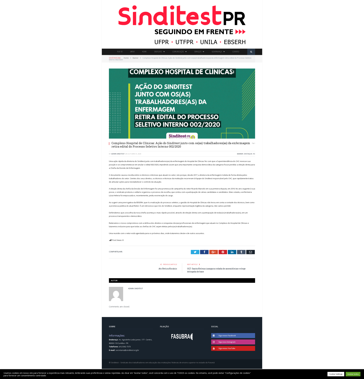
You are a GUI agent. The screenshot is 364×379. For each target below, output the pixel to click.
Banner (240, 154)
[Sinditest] (182, 23)
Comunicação (178, 51)
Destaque (248, 154)
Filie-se (120, 51)
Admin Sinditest (118, 154)
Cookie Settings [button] (336, 374)
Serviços (197, 51)
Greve (132, 51)
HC (254, 154)
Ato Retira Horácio (168, 268)
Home (144, 51)
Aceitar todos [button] (353, 374)
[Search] (251, 52)
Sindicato (158, 51)
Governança (217, 51)
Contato (235, 51)
